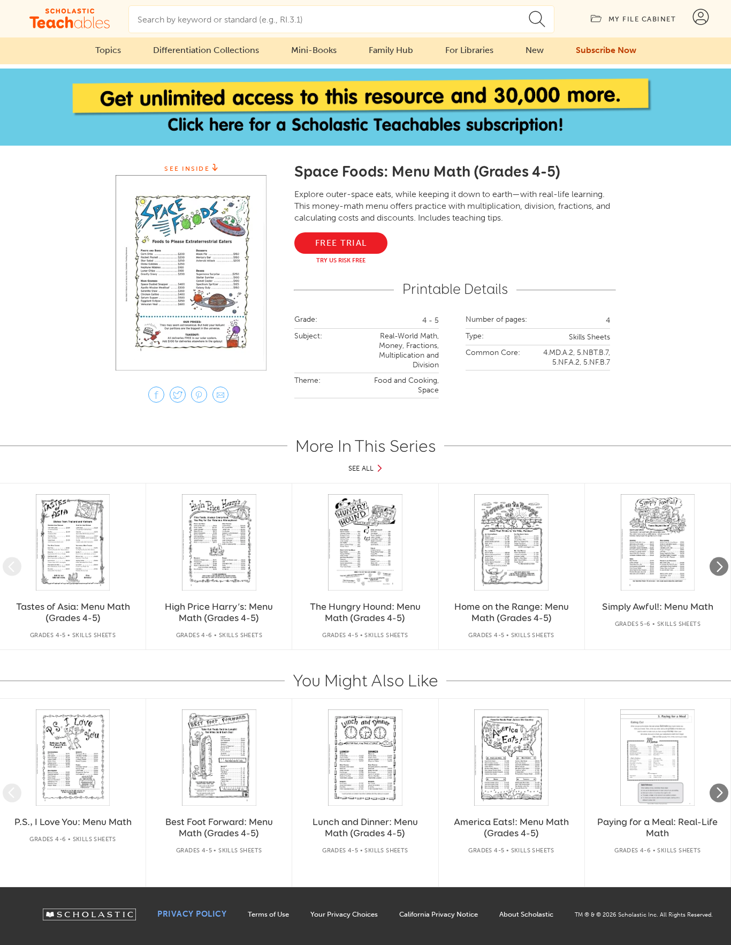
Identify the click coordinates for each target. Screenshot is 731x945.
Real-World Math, (409, 336)
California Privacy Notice (438, 914)
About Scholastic (526, 914)
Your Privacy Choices (344, 914)
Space (428, 390)
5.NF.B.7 (596, 362)
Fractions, (422, 345)
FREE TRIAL (341, 243)
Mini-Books (314, 50)
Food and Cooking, (406, 380)
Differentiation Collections (206, 50)
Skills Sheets (589, 337)
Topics (108, 50)
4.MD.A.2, (559, 352)
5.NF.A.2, (566, 362)
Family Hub (391, 50)
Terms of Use (268, 914)
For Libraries (469, 50)
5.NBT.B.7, (593, 352)
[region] (365, 566)
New (535, 50)
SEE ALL (361, 468)
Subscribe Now (606, 50)
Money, (391, 345)
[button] (12, 566)
